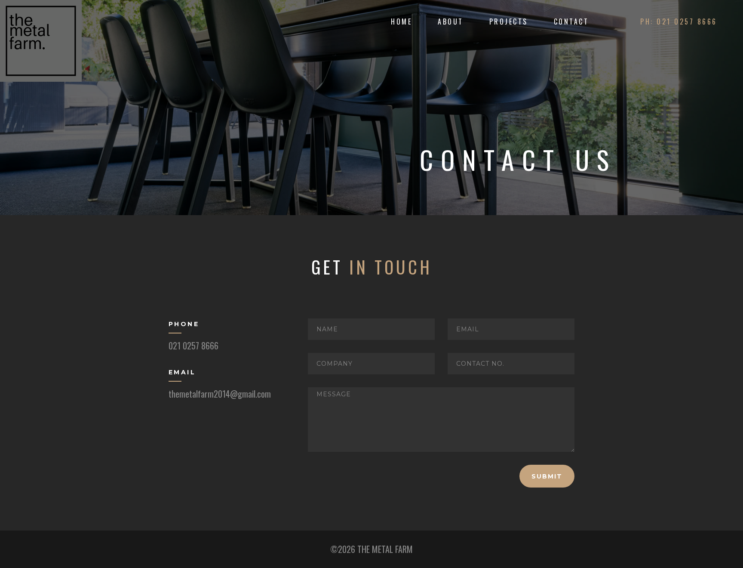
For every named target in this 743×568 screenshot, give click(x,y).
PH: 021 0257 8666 (678, 21)
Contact (571, 21)
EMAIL (182, 372)
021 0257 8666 (193, 345)
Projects (508, 21)
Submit (546, 476)
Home (401, 21)
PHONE (184, 324)
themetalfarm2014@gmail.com (220, 393)
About (451, 21)
